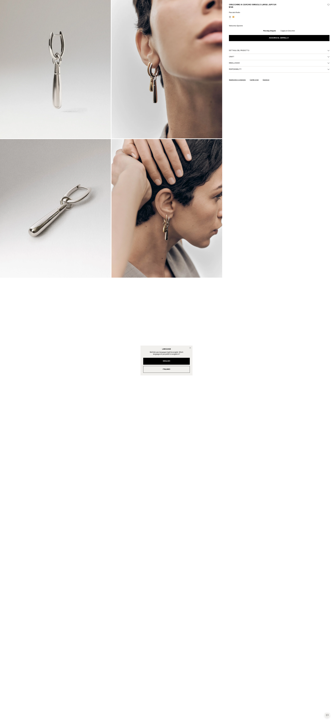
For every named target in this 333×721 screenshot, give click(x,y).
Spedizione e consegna (237, 80)
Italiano (166, 369)
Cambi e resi (254, 80)
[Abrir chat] (327, 715)
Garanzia (266, 80)
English (166, 361)
